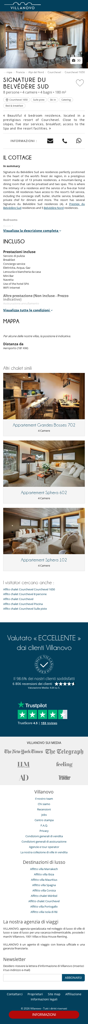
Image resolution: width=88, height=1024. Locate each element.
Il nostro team (44, 799)
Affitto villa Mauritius (44, 880)
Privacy (44, 831)
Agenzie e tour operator (44, 847)
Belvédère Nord (54, 208)
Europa (8, 72)
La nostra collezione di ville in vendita (44, 852)
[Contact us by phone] (64, 141)
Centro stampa (44, 820)
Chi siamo (44, 804)
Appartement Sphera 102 (44, 560)
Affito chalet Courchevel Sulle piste (25, 609)
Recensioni (44, 809)
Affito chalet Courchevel (18, 599)
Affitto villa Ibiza (44, 874)
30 (78, 60)
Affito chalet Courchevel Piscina (23, 604)
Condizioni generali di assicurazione (44, 841)
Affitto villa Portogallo (44, 906)
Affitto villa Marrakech (44, 869)
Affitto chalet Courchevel (44, 901)
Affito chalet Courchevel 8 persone (25, 594)
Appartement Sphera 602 (44, 492)
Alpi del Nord (36, 72)
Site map (54, 994)
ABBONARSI (73, 978)
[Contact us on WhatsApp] (79, 141)
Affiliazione (73, 994)
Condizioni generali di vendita (44, 836)
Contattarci (15, 994)
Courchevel (54, 72)
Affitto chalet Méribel (44, 896)
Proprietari (35, 994)
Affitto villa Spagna (44, 885)
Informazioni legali (44, 999)
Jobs (44, 815)
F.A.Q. (44, 825)
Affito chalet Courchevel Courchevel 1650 (29, 589)
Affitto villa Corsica (44, 890)
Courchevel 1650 (75, 72)
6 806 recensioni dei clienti (32, 684)
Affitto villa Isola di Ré (44, 912)
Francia (20, 72)
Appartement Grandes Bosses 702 (44, 425)
